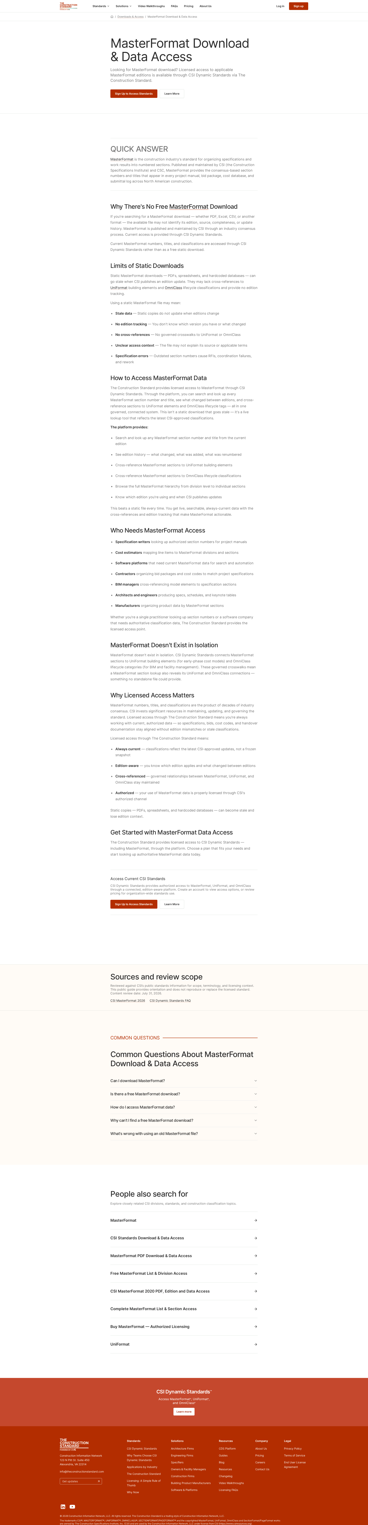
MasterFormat (121, 159)
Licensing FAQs (228, 1489)
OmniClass (173, 288)
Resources (225, 1469)
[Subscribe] (98, 1481)
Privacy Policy (293, 1448)
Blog (221, 1462)
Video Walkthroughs (151, 6)
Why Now (133, 1492)
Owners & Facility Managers (188, 1469)
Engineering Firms (182, 1455)
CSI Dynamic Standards (142, 1448)
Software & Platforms (184, 1489)
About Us (206, 6)
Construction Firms (182, 1476)
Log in (280, 6)
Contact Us (262, 1469)
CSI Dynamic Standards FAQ (170, 1000)
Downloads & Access (130, 16)
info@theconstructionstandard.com (82, 1471)
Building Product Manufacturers (191, 1483)
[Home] (68, 6)
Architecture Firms (182, 1448)
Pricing (188, 6)
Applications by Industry (142, 1467)
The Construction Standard (144, 1473)
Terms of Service (294, 1455)
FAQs (174, 6)
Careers (260, 1462)
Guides (223, 1455)
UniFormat (118, 288)
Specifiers (177, 1462)
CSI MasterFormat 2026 (127, 1000)
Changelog (225, 1476)
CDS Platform (227, 1448)
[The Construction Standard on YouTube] (72, 1507)
